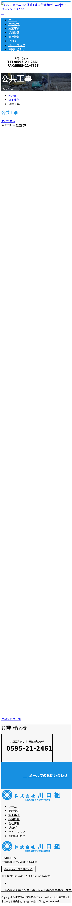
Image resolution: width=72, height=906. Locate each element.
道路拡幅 (8, 322)
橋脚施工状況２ (13, 389)
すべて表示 (8, 121)
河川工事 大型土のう (18, 300)
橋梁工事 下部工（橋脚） (21, 345)
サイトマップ (16, 45)
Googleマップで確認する (18, 869)
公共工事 (21, 220)
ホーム (12, 20)
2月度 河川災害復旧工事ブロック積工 (30, 367)
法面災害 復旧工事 (16, 212)
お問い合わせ (16, 49)
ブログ (12, 41)
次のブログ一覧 (11, 719)
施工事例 (14, 28)
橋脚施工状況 (11, 575)
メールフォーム (13, 70)
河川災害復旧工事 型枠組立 (23, 673)
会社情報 (14, 37)
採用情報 (14, 32)
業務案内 (14, 24)
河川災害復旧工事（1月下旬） (23, 477)
